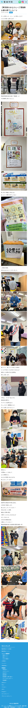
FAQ (2, 684)
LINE (3, 689)
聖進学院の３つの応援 (6, 648)
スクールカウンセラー (7, 678)
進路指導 (4, 674)
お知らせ (3, 682)
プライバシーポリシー (6, 696)
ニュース (3, 663)
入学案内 (3, 661)
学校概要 (4, 680)
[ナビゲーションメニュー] (26, 2)
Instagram (3, 691)
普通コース (5, 655)
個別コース (5, 657)
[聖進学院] (7, 2)
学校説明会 (4, 665)
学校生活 (4, 669)
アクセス (3, 687)
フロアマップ (5, 671)
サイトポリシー (5, 693)
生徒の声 (4, 673)
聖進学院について (5, 651)
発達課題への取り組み (7, 676)
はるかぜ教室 (5, 658)
